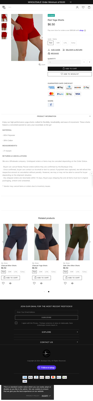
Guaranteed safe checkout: (60, 83)
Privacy (35, 323)
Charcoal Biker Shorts (9, 265)
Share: (51, 101)
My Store (4, 263)
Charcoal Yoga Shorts (39, 265)
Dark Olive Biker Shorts (71, 265)
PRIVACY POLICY (32, 396)
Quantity (52, 59)
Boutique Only (10, 7)
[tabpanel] (15, 257)
